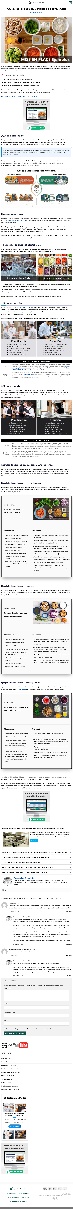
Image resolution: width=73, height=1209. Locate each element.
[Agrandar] (68, 171)
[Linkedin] (5, 890)
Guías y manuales (6, 1079)
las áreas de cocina (30, 374)
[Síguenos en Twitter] (69, 1194)
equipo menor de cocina (24, 368)
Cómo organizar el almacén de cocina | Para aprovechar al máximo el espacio (27, 867)
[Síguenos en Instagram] (65, 1194)
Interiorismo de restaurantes (10, 1086)
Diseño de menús (6, 1058)
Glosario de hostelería (36, 12)
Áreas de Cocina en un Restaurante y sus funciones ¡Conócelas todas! (25, 872)
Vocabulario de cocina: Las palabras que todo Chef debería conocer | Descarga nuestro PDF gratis (34, 852)
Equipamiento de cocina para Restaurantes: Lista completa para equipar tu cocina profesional (33, 828)
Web (5, 1020)
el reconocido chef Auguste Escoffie (15, 220)
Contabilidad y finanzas (8, 1062)
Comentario (8, 988)
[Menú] (2, 2)
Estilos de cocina (6, 1082)
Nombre (6, 1004)
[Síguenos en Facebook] (62, 1194)
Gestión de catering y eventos (10, 1069)
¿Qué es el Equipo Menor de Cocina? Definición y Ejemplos (21, 862)
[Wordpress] (3, 890)
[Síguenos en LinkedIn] (53, 1198)
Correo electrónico (10, 1012)
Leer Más (33, 840)
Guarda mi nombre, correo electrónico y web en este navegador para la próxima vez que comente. (35, 1029)
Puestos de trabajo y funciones (10, 1072)
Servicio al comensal (7, 1075)
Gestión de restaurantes (8, 1065)
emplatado (22, 689)
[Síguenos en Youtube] (56, 1198)
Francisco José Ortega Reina (22, 917)
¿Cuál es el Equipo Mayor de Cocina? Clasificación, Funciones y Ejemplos (25, 857)
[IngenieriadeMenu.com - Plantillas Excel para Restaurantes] (36, 2)
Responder (69, 911)
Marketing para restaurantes (10, 1089)
